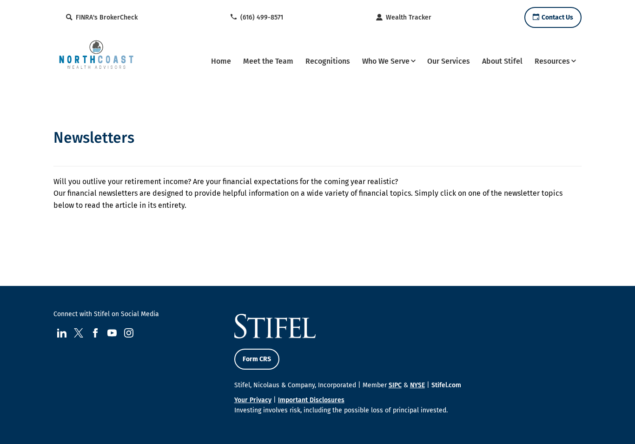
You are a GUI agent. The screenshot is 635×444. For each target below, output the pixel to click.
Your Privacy (252, 400)
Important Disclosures (311, 400)
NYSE (417, 385)
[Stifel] (96, 60)
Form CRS (257, 359)
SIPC (395, 385)
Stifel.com (446, 385)
